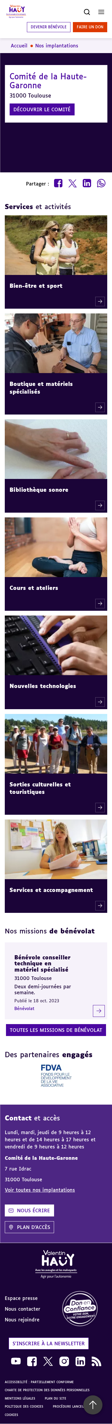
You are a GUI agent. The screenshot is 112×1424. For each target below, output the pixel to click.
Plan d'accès (33, 1227)
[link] (84, 1309)
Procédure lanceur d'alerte (77, 1406)
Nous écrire (33, 1210)
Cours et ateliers (34, 588)
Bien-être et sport (36, 285)
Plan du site (55, 1398)
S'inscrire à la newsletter (49, 1343)
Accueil (19, 45)
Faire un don (90, 27)
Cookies (11, 1415)
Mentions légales (20, 1398)
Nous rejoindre (22, 1320)
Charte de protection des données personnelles (47, 1390)
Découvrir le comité (41, 109)
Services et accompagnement (51, 890)
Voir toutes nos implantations (40, 1190)
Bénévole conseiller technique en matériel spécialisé (42, 963)
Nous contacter (22, 1309)
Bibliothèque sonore (39, 489)
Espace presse (21, 1298)
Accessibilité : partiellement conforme (39, 1382)
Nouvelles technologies (43, 686)
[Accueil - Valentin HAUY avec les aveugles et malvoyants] (16, 12)
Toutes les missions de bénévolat (56, 1030)
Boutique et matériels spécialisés (41, 388)
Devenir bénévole (49, 27)
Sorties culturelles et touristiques (40, 788)
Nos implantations (56, 45)
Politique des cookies (24, 1406)
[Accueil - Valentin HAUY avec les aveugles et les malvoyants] (56, 1265)
